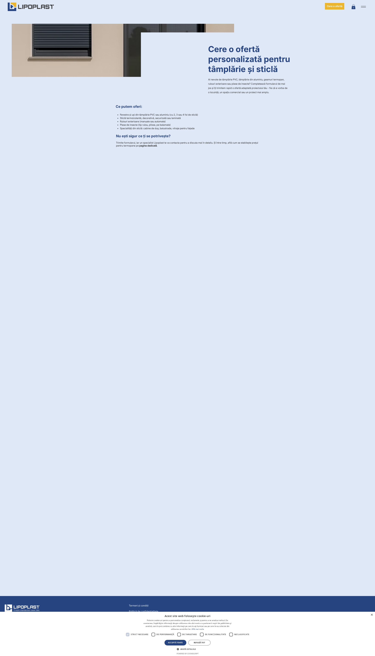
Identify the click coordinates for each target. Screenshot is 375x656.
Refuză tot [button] (199, 642)
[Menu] (363, 6)
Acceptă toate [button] (175, 642)
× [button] (372, 615)
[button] (353, 6)
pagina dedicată (148, 145)
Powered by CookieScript (187, 653)
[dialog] (187, 634)
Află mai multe (198, 629)
